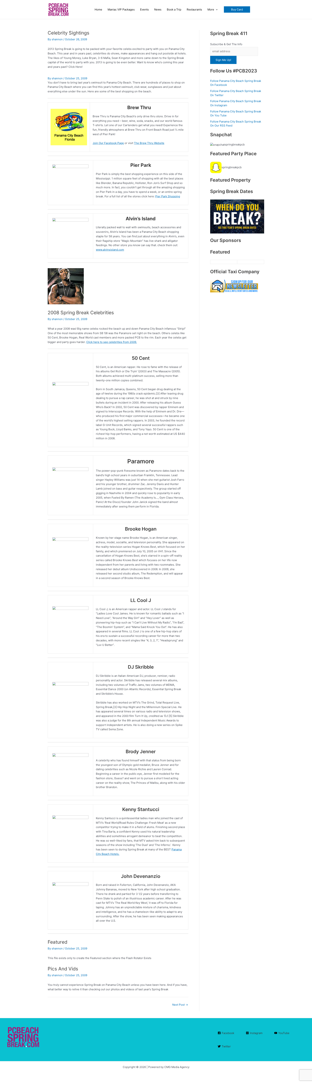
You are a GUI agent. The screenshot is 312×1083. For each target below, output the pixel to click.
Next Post (180, 1004)
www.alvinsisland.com (110, 249)
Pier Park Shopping (167, 196)
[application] (216, 9)
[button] (237, 9)
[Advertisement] (237, 429)
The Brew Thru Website (149, 143)
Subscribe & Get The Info (226, 44)
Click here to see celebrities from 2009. (111, 342)
